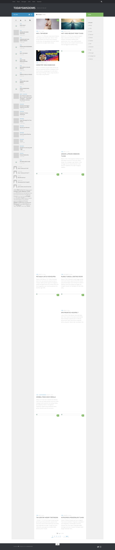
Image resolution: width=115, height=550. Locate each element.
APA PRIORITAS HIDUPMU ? (69, 312)
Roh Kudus (26, 204)
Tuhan (18, 206)
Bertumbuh (30, 193)
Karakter (18, 198)
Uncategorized (42, 394)
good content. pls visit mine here (24, 186)
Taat (15, 206)
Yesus (28, 206)
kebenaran (26, 198)
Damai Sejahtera (16, 194)
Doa (27, 194)
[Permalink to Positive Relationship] (16, 155)
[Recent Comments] (25, 20)
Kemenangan (18, 199)
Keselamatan (16, 201)
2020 (15, 190)
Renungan (24, 1)
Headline (21, 153)
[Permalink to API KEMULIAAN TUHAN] (16, 162)
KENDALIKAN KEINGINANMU (26, 46)
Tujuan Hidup (23, 206)
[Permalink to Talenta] (16, 141)
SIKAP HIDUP (22, 25)
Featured (91, 34)
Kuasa (20, 201)
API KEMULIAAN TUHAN (25, 161)
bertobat (26, 193)
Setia (30, 204)
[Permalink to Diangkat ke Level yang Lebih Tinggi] (16, 148)
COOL (29, 1)
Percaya (16, 204)
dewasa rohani (23, 194)
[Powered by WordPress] (18, 546)
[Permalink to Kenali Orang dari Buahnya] (16, 134)
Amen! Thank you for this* (23, 168)
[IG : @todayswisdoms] (31, 14)
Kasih (22, 198)
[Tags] (30, 20)
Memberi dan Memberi (25, 127)
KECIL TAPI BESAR (42, 33)
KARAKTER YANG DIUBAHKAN (45, 65)
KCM (90, 43)
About (18, 1)
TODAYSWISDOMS (24, 8)
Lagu (90, 49)
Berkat (18, 193)
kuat (23, 201)
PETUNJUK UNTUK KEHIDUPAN (46, 276)
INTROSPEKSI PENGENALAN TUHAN (72, 517)
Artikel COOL (18, 191)
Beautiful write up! (21, 177)
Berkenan (22, 193)
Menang (24, 202)
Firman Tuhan (20, 196)
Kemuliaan (23, 199)
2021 (18, 190)
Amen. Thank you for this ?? (23, 173)
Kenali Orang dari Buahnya (25, 134)
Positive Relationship (24, 155)
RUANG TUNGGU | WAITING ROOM (72, 276)
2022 (21, 190)
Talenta (21, 141)
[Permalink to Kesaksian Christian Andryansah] (16, 113)
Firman (16, 196)
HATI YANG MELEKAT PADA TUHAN (72, 33)
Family (90, 31)
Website (91, 59)
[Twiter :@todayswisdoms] (29, 14)
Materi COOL (18, 202)
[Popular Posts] (20, 20)
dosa (29, 194)
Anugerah (30, 190)
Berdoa (15, 193)
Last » (67, 536)
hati (25, 196)
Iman (28, 196)
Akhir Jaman (25, 190)
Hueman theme (30, 546)
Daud (20, 194)
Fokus (23, 196)
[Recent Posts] (16, 20)
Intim (15, 198)
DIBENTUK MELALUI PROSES (26, 74)
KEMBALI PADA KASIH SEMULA (46, 397)
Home (14, 1)
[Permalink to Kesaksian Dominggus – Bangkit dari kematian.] (16, 106)
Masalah (26, 201)
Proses (20, 204)
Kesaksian (39, 1)
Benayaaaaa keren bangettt (23, 182)
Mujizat (29, 202)
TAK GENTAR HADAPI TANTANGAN (47, 517)
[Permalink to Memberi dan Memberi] (16, 128)
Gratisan (91, 37)
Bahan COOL (26, 191)
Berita (33, 1)
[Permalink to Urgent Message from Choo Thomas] (16, 120)
